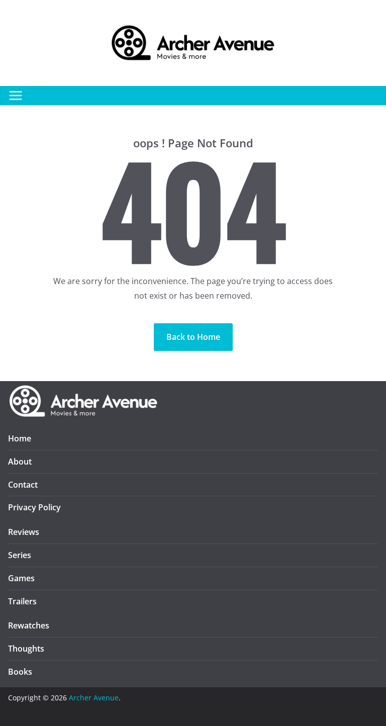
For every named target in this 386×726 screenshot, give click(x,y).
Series (19, 555)
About (20, 461)
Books (20, 671)
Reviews (23, 531)
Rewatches (28, 625)
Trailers (22, 601)
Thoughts (26, 648)
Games (21, 578)
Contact (23, 484)
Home (19, 438)
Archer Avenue (94, 697)
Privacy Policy (34, 507)
